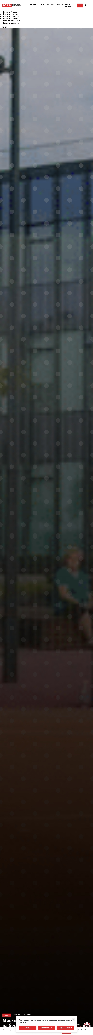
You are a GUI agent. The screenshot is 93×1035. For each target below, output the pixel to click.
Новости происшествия (13, 18)
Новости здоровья (11, 21)
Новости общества (11, 16)
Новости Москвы (10, 14)
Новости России (9, 12)
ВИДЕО (60, 4)
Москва (34, 4)
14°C (80, 5)
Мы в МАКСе (68, 5)
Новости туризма (10, 23)
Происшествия (47, 4)
